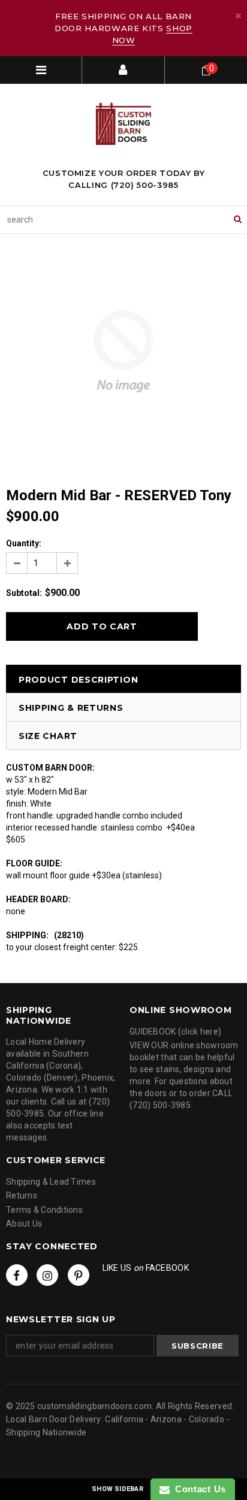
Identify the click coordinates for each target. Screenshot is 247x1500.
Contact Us (198, 1489)
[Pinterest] (78, 1275)
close (238, 16)
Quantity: (23, 543)
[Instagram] (47, 1275)
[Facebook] (17, 1275)
